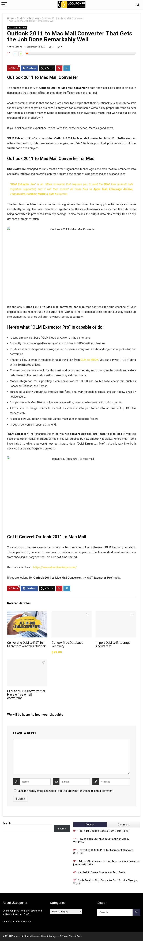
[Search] (137, 4)
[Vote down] (15, 53)
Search (7, 823)
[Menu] (4, 4)
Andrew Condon (14, 47)
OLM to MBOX (89, 359)
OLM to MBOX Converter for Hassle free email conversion (26, 694)
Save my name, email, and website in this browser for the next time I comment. (65, 790)
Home (10, 18)
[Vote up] (20, 53)
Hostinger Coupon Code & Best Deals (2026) (103, 830)
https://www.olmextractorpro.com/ (55, 567)
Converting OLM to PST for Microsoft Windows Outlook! (26, 644)
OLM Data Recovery (28, 18)
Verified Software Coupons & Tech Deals (101, 872)
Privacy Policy (23, 921)
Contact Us (8, 921)
